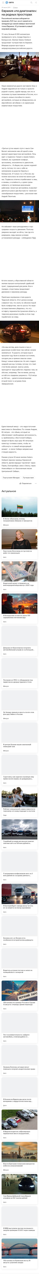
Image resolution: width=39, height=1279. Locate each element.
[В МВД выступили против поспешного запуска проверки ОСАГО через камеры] (19, 1221)
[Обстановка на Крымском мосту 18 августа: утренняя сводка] (19, 1254)
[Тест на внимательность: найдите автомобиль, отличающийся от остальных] (19, 1028)
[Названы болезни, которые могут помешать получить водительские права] (19, 1060)
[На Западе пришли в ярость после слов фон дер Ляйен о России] (19, 705)
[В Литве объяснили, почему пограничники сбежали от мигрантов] (19, 512)
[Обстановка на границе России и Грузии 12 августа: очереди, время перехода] (19, 996)
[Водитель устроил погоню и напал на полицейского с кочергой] (19, 963)
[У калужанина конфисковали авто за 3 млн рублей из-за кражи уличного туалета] (19, 867)
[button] (19, 67)
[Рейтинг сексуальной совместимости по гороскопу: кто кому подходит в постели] (19, 802)
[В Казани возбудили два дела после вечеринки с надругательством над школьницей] (19, 1092)
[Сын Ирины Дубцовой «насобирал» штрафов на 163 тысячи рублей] (19, 1189)
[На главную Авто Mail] (11, 2)
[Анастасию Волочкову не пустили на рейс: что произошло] (19, 544)
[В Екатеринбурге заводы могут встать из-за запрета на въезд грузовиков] (19, 899)
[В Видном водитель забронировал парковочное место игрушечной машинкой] (19, 1125)
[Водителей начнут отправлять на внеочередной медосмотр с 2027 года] (19, 576)
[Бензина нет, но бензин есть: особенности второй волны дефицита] (19, 931)
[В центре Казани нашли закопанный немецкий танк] (19, 738)
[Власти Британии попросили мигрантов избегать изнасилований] (19, 1157)
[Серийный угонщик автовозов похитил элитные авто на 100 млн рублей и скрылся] (19, 834)
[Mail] (7, 2)
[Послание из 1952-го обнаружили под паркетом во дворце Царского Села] (19, 673)
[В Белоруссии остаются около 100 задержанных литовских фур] (19, 609)
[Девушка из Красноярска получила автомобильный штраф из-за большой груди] (19, 641)
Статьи (15, 7)
